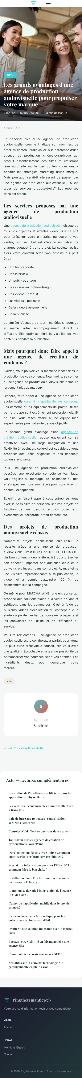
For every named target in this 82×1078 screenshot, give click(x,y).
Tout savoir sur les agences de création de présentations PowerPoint (36, 842)
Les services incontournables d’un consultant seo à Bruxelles (41, 808)
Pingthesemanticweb (32, 999)
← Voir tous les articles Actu (23, 748)
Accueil (8, 127)
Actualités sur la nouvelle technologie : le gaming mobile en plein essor (36, 965)
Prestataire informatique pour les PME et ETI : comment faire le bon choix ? (40, 867)
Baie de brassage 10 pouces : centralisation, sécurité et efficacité (37, 820)
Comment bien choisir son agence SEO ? (35, 954)
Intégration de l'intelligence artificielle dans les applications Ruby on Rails (40, 795)
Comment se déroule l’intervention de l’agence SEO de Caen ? (40, 892)
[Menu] (48, 3)
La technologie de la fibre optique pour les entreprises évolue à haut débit (37, 918)
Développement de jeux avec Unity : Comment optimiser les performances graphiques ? (39, 855)
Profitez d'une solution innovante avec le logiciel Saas (41, 931)
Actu (10, 75)
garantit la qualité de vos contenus (50, 401)
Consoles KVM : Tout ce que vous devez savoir (39, 831)
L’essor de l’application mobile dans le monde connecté (39, 905)
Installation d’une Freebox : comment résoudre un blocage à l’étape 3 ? (40, 880)
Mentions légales (14, 1047)
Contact (9, 1054)
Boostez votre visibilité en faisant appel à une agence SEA (39, 943)
